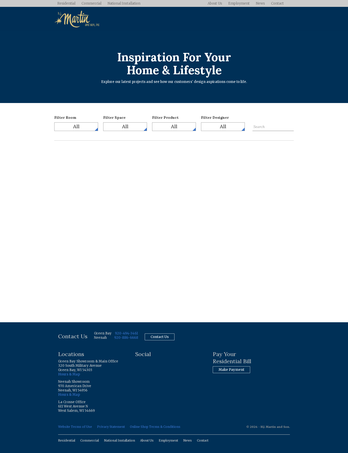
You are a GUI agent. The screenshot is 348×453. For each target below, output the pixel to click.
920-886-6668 (126, 337)
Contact (277, 3)
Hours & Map (69, 374)
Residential (66, 3)
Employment (239, 3)
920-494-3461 (126, 333)
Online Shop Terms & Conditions (155, 427)
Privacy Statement (111, 427)
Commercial (91, 3)
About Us (215, 3)
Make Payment (231, 370)
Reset (257, 134)
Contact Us (160, 337)
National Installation (124, 3)
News (260, 3)
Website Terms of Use (75, 427)
